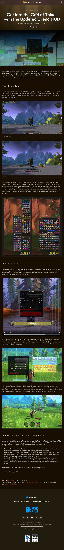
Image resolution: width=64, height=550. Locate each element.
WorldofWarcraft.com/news (32, 482)
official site (10, 480)
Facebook (15, 484)
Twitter (6, 484)
